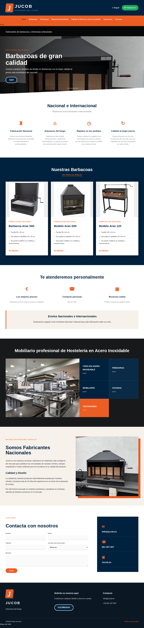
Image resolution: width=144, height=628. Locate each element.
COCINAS (117, 389)
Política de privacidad (131, 621)
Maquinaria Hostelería (60, 19)
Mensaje (8, 553)
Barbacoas (33, 19)
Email (50, 533)
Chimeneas (44, 19)
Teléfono (8, 543)
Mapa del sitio (5, 624)
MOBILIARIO (89, 389)
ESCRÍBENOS (64, 607)
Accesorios (108, 19)
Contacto (118, 19)
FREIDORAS (118, 369)
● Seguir (115, 8)
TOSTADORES (90, 408)
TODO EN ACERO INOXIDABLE (91, 369)
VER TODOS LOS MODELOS (72, 175)
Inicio (24, 19)
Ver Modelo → (14, 251)
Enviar (11, 570)
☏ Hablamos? (130, 8)
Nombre (8, 533)
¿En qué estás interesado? (56, 543)
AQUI (11, 80)
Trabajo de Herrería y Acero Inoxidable (86, 19)
